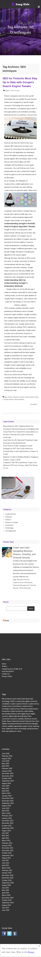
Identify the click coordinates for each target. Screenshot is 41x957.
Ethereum (27, 719)
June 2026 (5, 753)
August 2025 (6, 758)
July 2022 (5, 833)
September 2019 (8, 903)
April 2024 (5, 791)
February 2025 (7, 768)
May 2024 (5, 788)
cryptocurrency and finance (11, 706)
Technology (9, 528)
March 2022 (6, 840)
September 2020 (8, 883)
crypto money (9, 190)
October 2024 (7, 778)
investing (11, 724)
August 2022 (6, 831)
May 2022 (5, 835)
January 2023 (7, 818)
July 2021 (5, 860)
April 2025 (5, 766)
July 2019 (5, 908)
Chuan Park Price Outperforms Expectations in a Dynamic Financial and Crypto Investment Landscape (20, 434)
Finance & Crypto (15, 90)
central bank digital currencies (26, 701)
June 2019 (5, 910)
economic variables (17, 719)
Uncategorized (10, 531)
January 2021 (7, 873)
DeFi (19, 714)
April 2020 (5, 893)
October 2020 (7, 880)
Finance (8, 520)
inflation (4, 724)
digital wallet (13, 716)
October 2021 (7, 853)
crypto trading (28, 711)
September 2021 (8, 855)
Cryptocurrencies (21, 704)
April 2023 (5, 811)
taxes (16, 729)
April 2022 (5, 838)
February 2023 (7, 816)
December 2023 (7, 798)
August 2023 (6, 806)
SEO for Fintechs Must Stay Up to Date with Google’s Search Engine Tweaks (20, 82)
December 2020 (7, 875)
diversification (22, 716)
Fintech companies (13, 397)
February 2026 (7, 756)
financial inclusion (18, 721)
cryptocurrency (10, 514)
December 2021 (7, 848)
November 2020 (7, 878)
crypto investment (16, 711)
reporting (36, 726)
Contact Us (6, 674)
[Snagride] (20, 5)
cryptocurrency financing (18, 709)
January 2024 (7, 796)
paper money (27, 726)
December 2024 (7, 773)
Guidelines (19, 299)
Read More (34, 404)
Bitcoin (4, 699)
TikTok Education (25, 588)
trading (11, 731)
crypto (12, 704)
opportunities (18, 726)
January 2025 (7, 771)
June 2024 (5, 786)
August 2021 (6, 858)
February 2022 (7, 843)
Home (4, 664)
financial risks (30, 721)
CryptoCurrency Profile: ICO (12, 669)
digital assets (26, 714)
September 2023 (8, 803)
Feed (7, 620)
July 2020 (5, 888)
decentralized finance (9, 714)
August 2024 (6, 783)
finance (9, 721)
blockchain (21, 699)
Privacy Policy (7, 676)
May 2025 (5, 763)
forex (37, 721)
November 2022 (7, 823)
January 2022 (7, 845)
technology (22, 729)
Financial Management (21, 585)
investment (9, 525)
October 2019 (7, 900)
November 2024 (7, 776)
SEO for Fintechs (9, 399)
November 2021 (7, 850)
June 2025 (5, 761)
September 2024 (8, 781)
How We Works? (8, 671)
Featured (8, 517)
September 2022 (8, 828)
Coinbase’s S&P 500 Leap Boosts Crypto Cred (20, 462)
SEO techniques (19, 399)
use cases (17, 731)
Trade (4, 666)
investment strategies (30, 724)
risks (3, 729)
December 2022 (7, 821)
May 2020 (5, 890)
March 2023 (6, 813)
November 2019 (7, 898)
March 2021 (6, 868)
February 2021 (7, 870)
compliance (6, 704)
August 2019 (6, 905)
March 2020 (6, 895)
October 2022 (7, 826)
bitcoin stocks (12, 699)
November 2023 (7, 801)
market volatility (7, 726)
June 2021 (5, 863)
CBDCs (13, 701)
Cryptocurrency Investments (22, 582)
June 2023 (5, 808)
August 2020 (6, 885)
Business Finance (23, 579)
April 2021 (5, 865)
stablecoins (10, 729)
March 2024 (6, 793)
